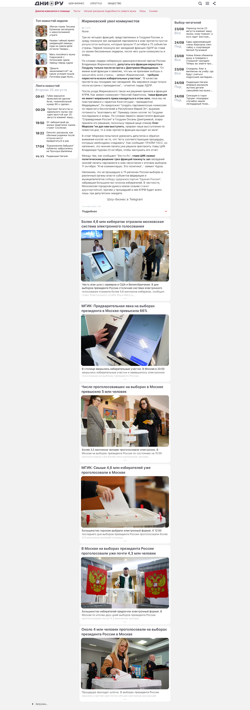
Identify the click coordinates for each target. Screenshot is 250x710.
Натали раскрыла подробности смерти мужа (110, 11)
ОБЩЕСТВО (114, 3)
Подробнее (89, 211)
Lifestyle (96, 3)
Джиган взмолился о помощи (52, 11)
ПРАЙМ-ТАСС (154, 142)
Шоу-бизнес (76, 3)
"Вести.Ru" (124, 155)
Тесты (76, 11)
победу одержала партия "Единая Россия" (133, 179)
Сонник (153, 11)
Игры (143, 11)
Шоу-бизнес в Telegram (125, 199)
